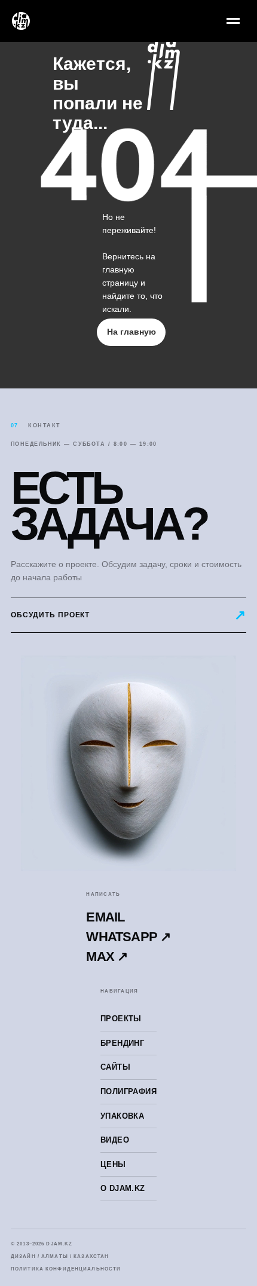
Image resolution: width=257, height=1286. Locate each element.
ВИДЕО (114, 1139)
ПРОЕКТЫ (121, 1018)
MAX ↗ (106, 957)
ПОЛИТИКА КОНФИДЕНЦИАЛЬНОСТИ (66, 1269)
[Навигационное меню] (233, 21)
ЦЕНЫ (113, 1164)
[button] (128, 615)
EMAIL (105, 917)
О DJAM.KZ (122, 1188)
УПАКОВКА (122, 1116)
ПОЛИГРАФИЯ (128, 1091)
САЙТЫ (115, 1067)
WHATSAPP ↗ (128, 937)
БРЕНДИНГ (122, 1043)
